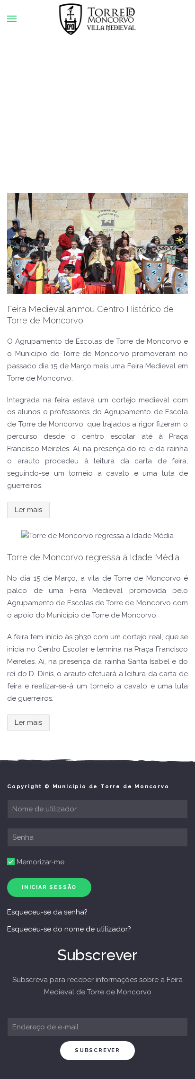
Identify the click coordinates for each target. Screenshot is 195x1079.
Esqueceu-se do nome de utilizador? (69, 929)
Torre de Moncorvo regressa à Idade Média (93, 557)
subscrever (97, 1050)
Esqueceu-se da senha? (47, 912)
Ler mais (28, 509)
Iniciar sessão (49, 887)
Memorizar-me (39, 862)
